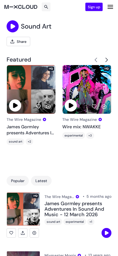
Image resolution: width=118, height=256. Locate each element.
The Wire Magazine (24, 119)
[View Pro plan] (44, 119)
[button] (11, 233)
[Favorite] (38, 107)
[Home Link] (20, 7)
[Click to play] (13, 26)
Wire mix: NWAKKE (81, 127)
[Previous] (96, 60)
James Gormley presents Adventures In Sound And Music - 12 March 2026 (30, 130)
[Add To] (48, 107)
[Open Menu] (110, 7)
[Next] (106, 60)
